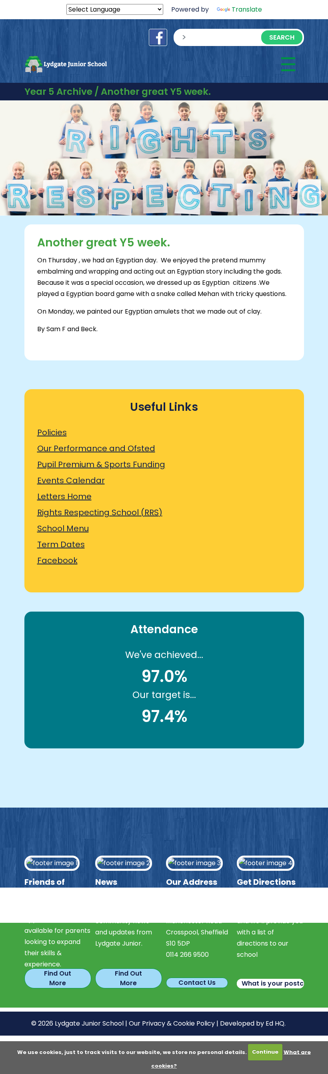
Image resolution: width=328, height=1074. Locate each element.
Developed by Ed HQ (252, 1023)
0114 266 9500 (187, 954)
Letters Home (64, 496)
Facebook (57, 560)
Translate (247, 9)
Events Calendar (71, 480)
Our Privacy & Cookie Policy (172, 1023)
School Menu (63, 528)
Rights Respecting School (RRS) (99, 512)
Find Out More (57, 978)
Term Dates (61, 544)
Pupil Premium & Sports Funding (101, 464)
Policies (52, 432)
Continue (265, 1052)
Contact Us (197, 982)
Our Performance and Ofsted (96, 448)
